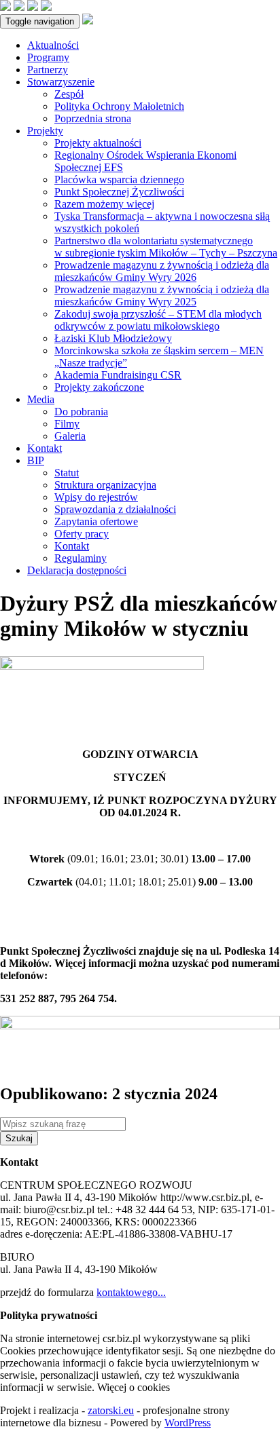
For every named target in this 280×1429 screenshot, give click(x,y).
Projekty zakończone (99, 387)
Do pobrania (81, 411)
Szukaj (19, 1138)
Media (40, 399)
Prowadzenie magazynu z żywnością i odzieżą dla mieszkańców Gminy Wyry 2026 (161, 271)
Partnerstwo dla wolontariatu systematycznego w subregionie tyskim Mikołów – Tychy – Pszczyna (165, 247)
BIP (35, 460)
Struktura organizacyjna (105, 485)
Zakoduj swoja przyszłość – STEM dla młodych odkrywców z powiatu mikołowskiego (158, 320)
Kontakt (44, 448)
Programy (48, 57)
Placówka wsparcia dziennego (119, 179)
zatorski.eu (111, 1410)
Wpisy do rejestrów (96, 497)
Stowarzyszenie (60, 82)
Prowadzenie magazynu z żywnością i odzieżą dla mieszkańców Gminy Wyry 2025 (161, 295)
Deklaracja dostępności (76, 570)
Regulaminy (80, 558)
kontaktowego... (131, 1292)
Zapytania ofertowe (96, 521)
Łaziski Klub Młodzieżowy (113, 338)
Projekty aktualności (97, 143)
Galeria (70, 436)
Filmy (67, 424)
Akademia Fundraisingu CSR (117, 375)
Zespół (69, 94)
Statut (66, 472)
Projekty (45, 130)
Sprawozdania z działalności (115, 509)
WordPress (187, 1422)
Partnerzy (47, 69)
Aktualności (53, 45)
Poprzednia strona (92, 118)
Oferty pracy (81, 533)
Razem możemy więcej (104, 204)
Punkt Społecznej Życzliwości (119, 191)
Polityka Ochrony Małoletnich (119, 106)
